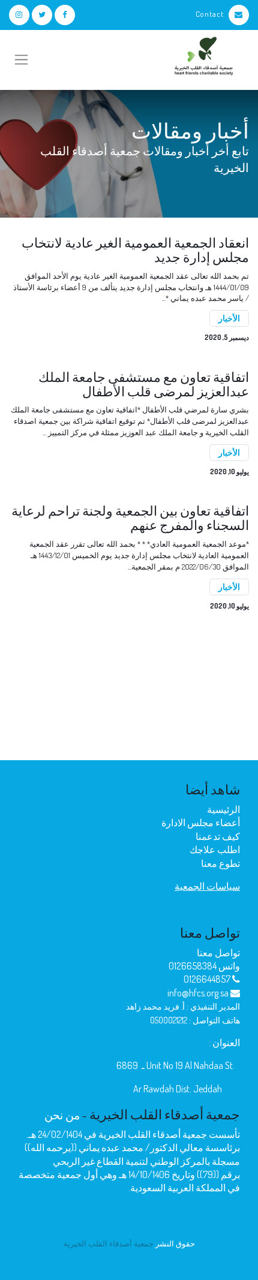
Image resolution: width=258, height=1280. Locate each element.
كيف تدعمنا (218, 836)
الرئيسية (223, 809)
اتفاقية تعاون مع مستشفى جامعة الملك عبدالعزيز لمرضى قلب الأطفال (143, 384)
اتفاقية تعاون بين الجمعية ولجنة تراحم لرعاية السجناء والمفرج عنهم (130, 518)
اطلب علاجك (215, 850)
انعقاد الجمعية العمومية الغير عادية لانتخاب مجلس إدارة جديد (135, 250)
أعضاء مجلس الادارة (200, 823)
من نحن (62, 1115)
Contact (210, 14)
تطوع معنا (220, 863)
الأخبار (229, 318)
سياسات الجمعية (207, 886)
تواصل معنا (218, 953)
